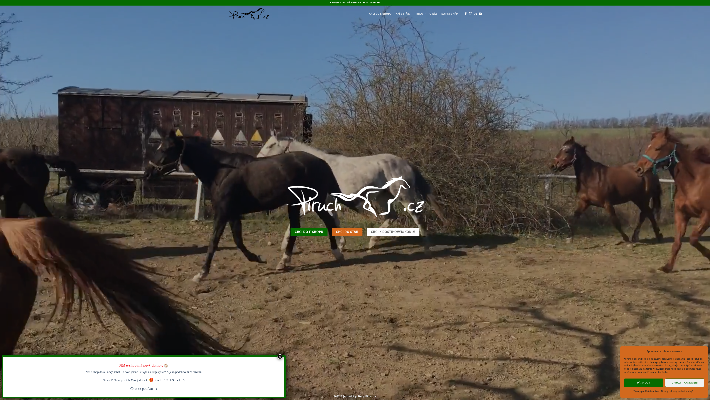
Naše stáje (403, 13)
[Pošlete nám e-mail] (475, 14)
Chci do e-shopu (380, 13)
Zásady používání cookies (646, 391)
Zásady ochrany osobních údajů (677, 391)
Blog (419, 13)
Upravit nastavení (685, 382)
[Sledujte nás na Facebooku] (465, 14)
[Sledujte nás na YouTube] (480, 14)
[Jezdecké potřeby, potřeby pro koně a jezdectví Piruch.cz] (248, 14)
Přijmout (643, 382)
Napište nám (449, 13)
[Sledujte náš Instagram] (470, 14)
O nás (433, 13)
